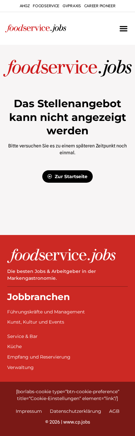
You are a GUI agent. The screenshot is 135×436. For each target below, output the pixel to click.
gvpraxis (72, 5)
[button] (123, 28)
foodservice (46, 5)
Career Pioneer (100, 5)
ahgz (25, 5)
